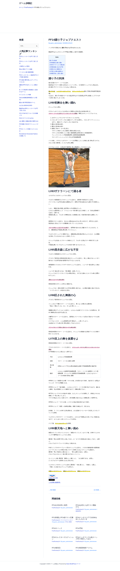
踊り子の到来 (53, 60)
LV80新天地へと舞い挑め (56, 73)
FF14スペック (57, 528)
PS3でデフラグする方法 (26, 118)
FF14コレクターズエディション (63, 538)
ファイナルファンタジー (66, 520)
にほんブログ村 (53, 478)
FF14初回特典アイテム (84, 548)
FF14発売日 (56, 548)
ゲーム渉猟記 (25, 3)
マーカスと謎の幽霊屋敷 (26, 72)
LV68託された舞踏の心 (55, 69)
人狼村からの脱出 (24, 66)
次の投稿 (97, 490)
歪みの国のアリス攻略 (25, 69)
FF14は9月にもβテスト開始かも (86, 506)
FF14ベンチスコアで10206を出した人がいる (86, 518)
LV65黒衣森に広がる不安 (56, 67)
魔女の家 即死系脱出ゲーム (27, 102)
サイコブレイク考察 (25, 94)
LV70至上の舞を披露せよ (56, 71)
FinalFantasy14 (56, 507)
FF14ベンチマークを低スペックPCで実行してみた (86, 538)
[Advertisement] (60, 20)
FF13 (66, 522)
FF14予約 (79, 528)
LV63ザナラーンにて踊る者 (56, 64)
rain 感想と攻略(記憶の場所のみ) (28, 121)
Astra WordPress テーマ (73, 564)
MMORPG (78, 511)
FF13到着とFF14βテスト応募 (62, 517)
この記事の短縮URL (54, 482)
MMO (70, 522)
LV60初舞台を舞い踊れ (55, 62)
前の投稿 (52, 490)
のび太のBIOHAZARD (25, 105)
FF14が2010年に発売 (59, 505)
